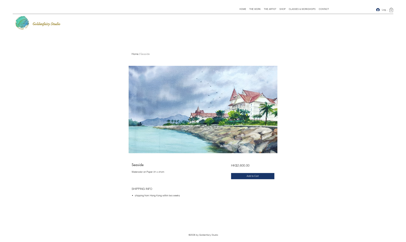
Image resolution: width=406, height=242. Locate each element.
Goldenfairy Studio (46, 24)
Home (135, 54)
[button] (255, 9)
